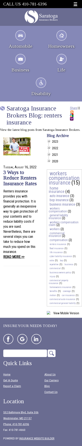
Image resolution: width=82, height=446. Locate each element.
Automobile (20, 46)
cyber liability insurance (61, 256)
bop (61, 260)
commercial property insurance (58, 281)
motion (53, 295)
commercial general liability (63, 303)
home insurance (57, 190)
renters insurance (58, 244)
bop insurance (59, 200)
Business (20, 70)
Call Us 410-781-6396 (25, 4)
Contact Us (51, 392)
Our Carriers (51, 380)
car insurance (68, 295)
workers (55, 229)
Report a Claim (12, 386)
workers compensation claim (64, 223)
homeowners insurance (61, 287)
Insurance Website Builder (36, 438)
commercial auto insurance (62, 299)
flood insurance (57, 248)
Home (6, 374)
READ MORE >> (13, 257)
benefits (53, 291)
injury (52, 276)
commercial (55, 268)
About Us (50, 374)
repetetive (54, 264)
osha (52, 260)
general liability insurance (58, 216)
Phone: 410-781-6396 (16, 424)
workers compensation (58, 210)
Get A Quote (10, 380)
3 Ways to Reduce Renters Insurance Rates (20, 177)
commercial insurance (57, 234)
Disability (41, 93)
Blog (47, 386)
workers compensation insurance (64, 178)
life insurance (56, 252)
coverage (67, 291)
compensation (59, 240)
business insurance (62, 204)
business (69, 264)
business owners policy (60, 272)
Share (73, 108)
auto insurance (59, 196)
